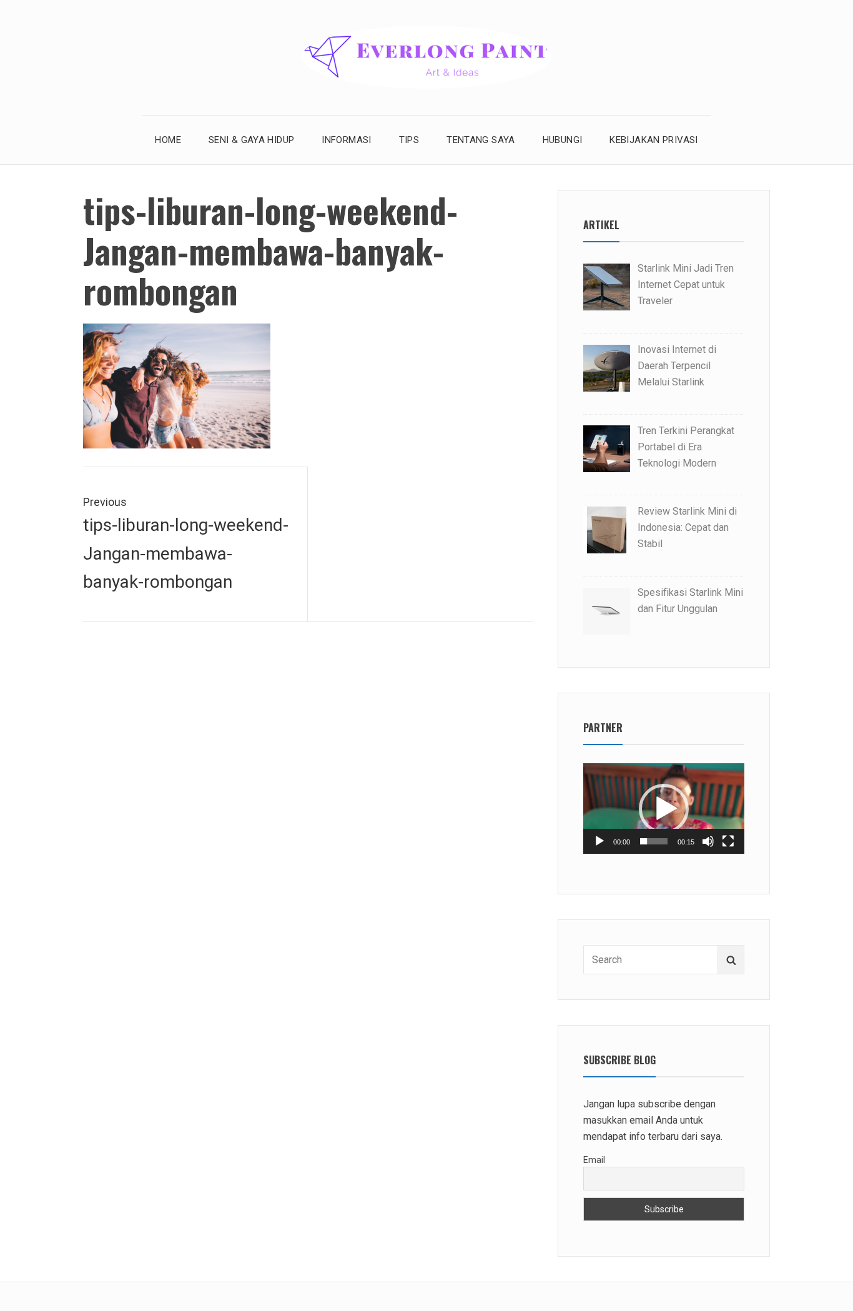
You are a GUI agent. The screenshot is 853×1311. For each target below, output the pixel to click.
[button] (664, 809)
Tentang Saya (480, 140)
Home (168, 140)
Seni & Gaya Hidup (251, 140)
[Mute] (708, 841)
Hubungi (563, 140)
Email (594, 1160)
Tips (409, 140)
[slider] (654, 841)
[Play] (599, 841)
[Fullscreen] (728, 841)
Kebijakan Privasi (653, 140)
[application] (663, 808)
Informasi (346, 140)
